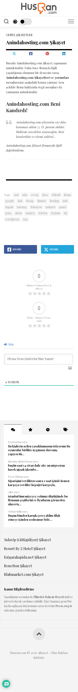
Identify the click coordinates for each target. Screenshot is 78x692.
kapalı (9, 207)
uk (65, 213)
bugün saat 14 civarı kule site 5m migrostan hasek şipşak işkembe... (36, 467)
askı (24, 195)
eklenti (56, 195)
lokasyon (36, 207)
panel (62, 207)
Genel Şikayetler (19, 35)
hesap (30, 201)
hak (20, 201)
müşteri (50, 207)
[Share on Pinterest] (47, 53)
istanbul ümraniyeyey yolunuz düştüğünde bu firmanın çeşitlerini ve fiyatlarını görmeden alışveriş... (38, 500)
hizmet (41, 201)
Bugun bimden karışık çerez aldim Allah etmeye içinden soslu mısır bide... (34, 518)
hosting (54, 201)
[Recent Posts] (48, 429)
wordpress (12, 219)
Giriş (10, 344)
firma (67, 195)
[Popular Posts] (30, 429)
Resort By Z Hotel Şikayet (24, 548)
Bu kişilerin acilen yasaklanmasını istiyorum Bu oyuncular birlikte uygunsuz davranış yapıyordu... (39, 450)
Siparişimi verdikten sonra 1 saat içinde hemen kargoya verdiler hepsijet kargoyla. (38, 483)
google (9, 201)
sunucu (30, 213)
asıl (16, 195)
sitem (18, 213)
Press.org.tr (63, 606)
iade (65, 201)
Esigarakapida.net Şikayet (25, 557)
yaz (25, 219)
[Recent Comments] (13, 429)
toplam (55, 213)
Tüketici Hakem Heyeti (48, 597)
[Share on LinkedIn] (64, 53)
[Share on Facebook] (31, 53)
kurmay (22, 207)
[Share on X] (14, 53)
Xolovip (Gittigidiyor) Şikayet (27, 539)
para (8, 213)
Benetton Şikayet (18, 565)
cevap (34, 195)
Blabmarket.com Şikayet (24, 574)
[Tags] (65, 429)
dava (45, 195)
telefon (42, 213)
